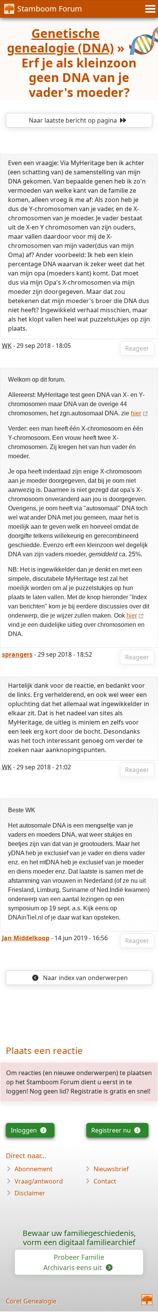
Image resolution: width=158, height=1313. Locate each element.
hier (136, 413)
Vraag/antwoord (39, 1181)
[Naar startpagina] (147, 1299)
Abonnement (34, 1169)
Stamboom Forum (49, 8)
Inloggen (24, 1130)
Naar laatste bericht (73, 120)
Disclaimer (30, 1193)
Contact (105, 1181)
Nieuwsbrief (111, 1169)
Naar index (84, 978)
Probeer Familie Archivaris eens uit (73, 1262)
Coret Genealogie (31, 1301)
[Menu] (149, 8)
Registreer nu (111, 1130)
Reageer (137, 348)
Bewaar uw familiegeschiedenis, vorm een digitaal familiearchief (79, 1237)
